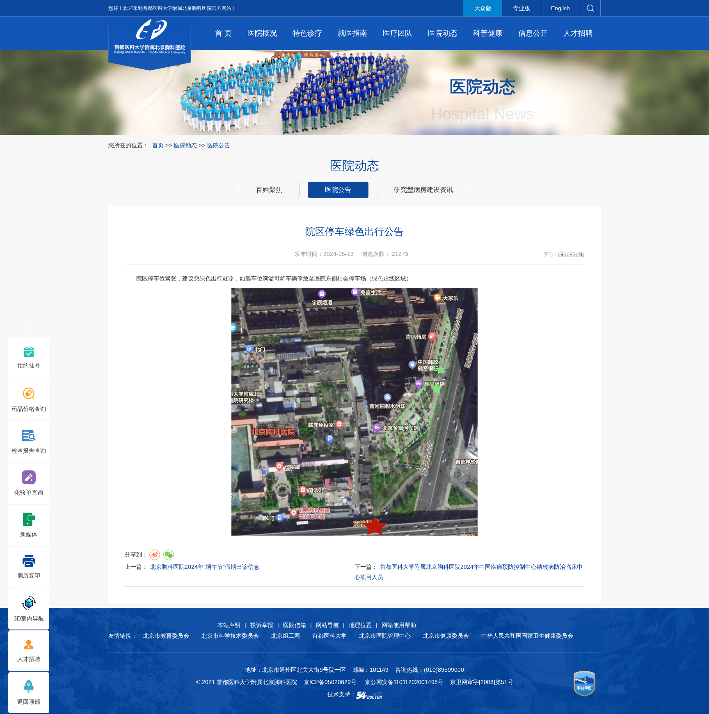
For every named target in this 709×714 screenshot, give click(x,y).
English (560, 8)
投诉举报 (261, 625)
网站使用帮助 (399, 625)
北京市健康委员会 (446, 635)
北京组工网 (285, 635)
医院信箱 (294, 625)
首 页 (223, 33)
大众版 (483, 8)
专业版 (521, 8)
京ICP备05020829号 (330, 682)
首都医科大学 (329, 635)
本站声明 (228, 625)
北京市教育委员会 (166, 635)
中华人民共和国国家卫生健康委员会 (527, 635)
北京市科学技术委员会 (230, 635)
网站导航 (327, 625)
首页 (158, 145)
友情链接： (122, 635)
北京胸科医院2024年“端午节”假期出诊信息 (204, 566)
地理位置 (360, 625)
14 (579, 254)
